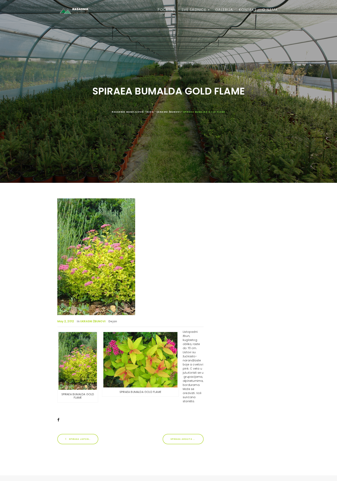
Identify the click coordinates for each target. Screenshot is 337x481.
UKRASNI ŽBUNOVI (93, 321)
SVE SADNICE (195, 9)
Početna (167, 9)
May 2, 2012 (65, 321)
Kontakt (248, 9)
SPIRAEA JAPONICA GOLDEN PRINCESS (83, 438)
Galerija (224, 9)
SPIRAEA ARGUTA (181, 438)
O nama (270, 9)
